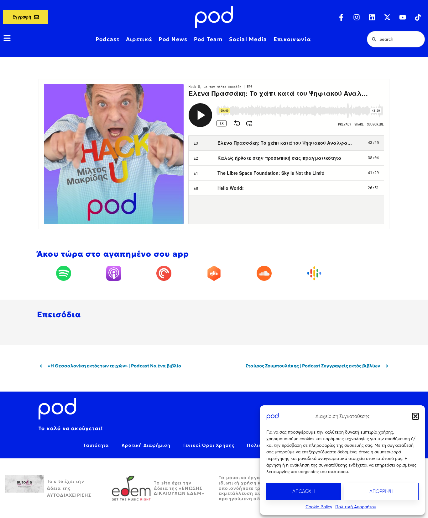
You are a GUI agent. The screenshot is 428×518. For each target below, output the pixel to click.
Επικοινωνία (292, 39)
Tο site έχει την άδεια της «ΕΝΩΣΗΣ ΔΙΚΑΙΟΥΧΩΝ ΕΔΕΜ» (179, 488)
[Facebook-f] (341, 17)
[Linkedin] (372, 17)
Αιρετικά (139, 39)
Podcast (108, 39)
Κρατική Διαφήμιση (146, 445)
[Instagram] (356, 17)
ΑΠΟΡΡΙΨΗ (381, 491)
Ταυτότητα (96, 445)
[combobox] (396, 39)
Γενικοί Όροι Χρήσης (209, 445)
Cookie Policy (318, 507)
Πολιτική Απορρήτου (355, 507)
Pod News (173, 39)
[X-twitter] (387, 17)
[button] (415, 416)
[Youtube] (403, 17)
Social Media (248, 39)
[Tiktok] (418, 17)
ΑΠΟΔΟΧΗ (303, 491)
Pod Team (208, 39)
